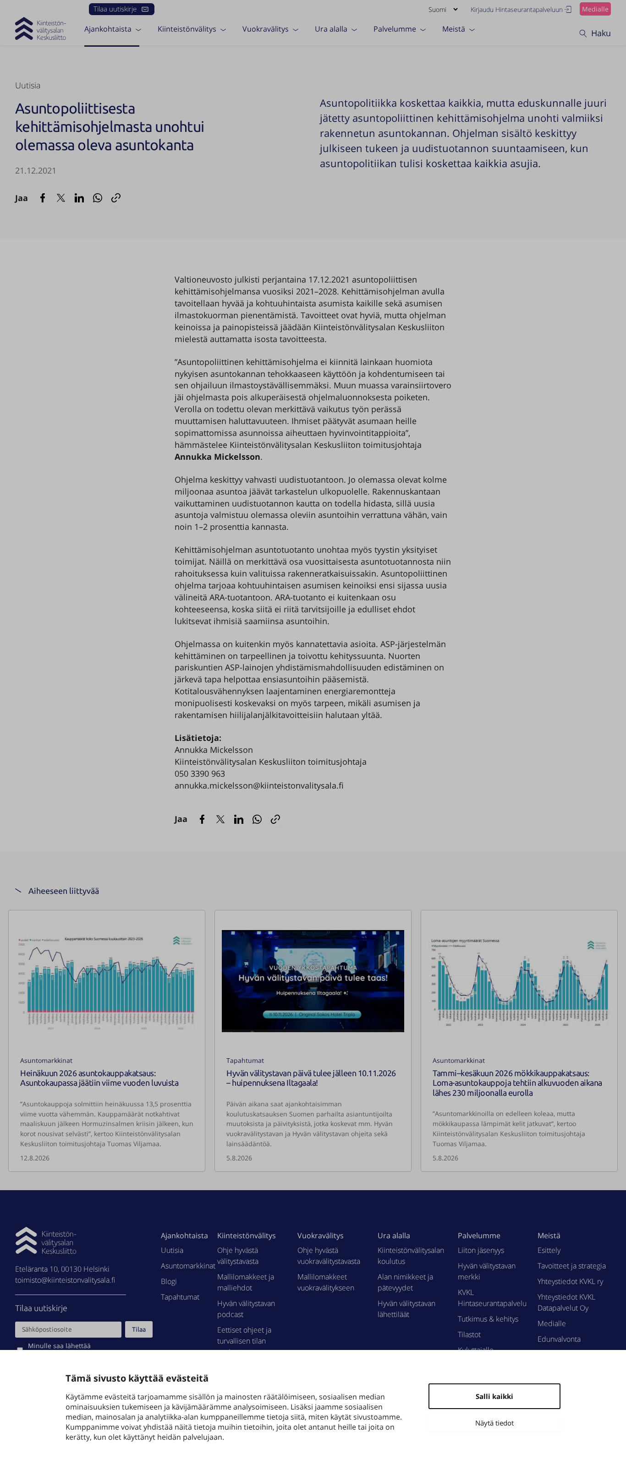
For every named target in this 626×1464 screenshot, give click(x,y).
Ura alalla (331, 29)
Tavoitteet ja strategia (572, 1266)
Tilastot (469, 1334)
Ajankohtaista (108, 29)
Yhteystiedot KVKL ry (570, 1281)
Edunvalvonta (559, 1339)
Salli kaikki (494, 1396)
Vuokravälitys (265, 29)
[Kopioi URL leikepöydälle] (116, 197)
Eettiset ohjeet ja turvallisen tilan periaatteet (244, 1341)
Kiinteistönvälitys (187, 29)
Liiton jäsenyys (481, 1250)
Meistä (453, 29)
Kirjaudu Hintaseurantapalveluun (517, 9)
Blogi (169, 1281)
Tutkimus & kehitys (488, 1319)
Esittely (549, 1250)
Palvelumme (394, 29)
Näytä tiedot (494, 1422)
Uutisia (28, 85)
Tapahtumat (245, 1060)
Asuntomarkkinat (46, 1060)
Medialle (595, 9)
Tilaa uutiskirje (115, 8)
